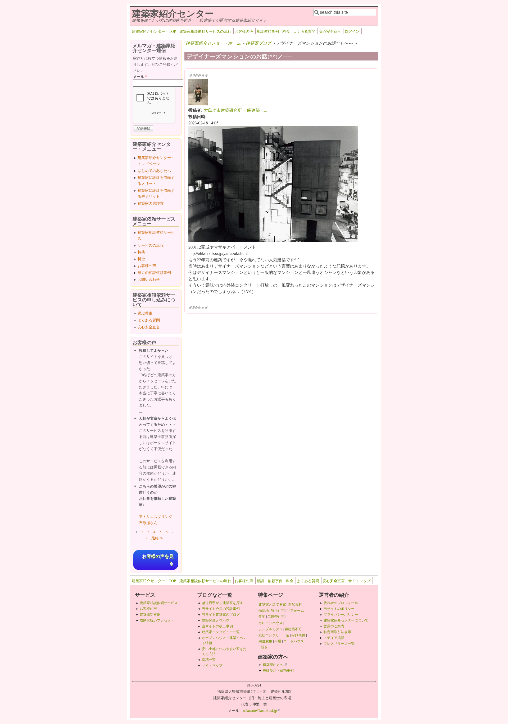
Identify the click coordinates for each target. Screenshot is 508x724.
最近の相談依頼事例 (154, 272)
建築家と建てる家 (272, 604)
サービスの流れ (151, 245)
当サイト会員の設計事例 (221, 608)
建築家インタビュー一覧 (221, 631)
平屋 (277, 641)
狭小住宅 (278, 610)
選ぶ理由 (145, 313)
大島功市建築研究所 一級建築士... (235, 110)
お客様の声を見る (158, 560)
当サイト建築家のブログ (221, 614)
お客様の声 (244, 31)
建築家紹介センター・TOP (154, 31)
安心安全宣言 (330, 31)
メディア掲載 (334, 637)
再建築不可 (293, 629)
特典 (141, 251)
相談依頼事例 (268, 31)
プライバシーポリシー (341, 614)
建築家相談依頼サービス (159, 602)
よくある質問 (304, 31)
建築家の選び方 (151, 203)
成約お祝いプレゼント (157, 620)
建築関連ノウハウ (215, 620)
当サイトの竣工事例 (217, 626)
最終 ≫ (157, 537)
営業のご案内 (334, 626)
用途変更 (265, 641)
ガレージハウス (270, 622)
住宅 (261, 616)
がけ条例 (298, 635)
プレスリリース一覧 (339, 643)
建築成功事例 (150, 614)
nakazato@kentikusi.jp (261, 710)
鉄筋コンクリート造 (273, 635)
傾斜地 (263, 610)
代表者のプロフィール (341, 602)
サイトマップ (359, 580)
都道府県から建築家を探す (222, 602)
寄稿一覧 (209, 659)
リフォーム (295, 610)
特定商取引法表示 (337, 631)
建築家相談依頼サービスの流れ (205, 31)
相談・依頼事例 (270, 580)
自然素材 (295, 604)
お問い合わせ (149, 279)
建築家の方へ (275, 664)
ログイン (351, 31)
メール (140, 76)
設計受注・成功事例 (278, 670)
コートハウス (293, 641)
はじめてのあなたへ (154, 170)
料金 (286, 31)
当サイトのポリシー (339, 608)
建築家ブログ (258, 43)
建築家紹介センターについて (346, 620)
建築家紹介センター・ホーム (213, 43)
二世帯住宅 (276, 616)
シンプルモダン (270, 629)
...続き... (264, 646)
